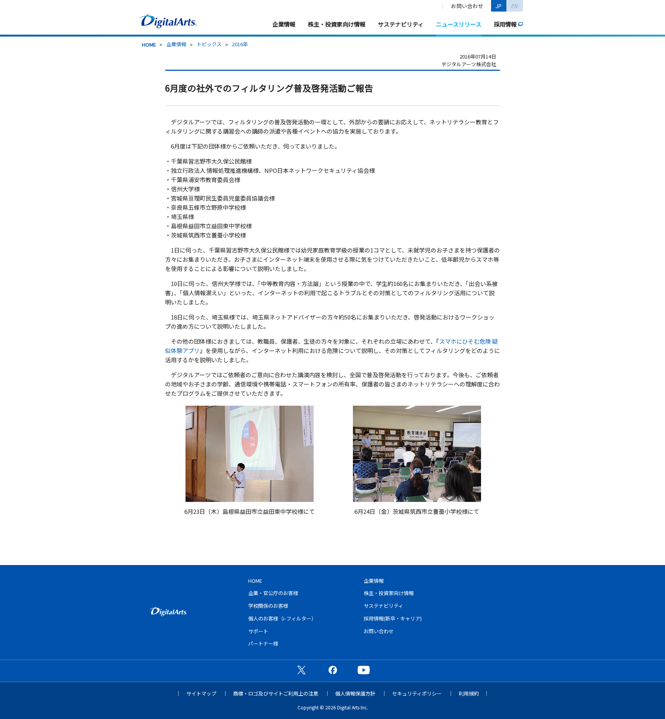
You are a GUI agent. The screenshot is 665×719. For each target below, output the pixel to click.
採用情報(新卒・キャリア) (393, 618)
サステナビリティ (401, 24)
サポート (258, 631)
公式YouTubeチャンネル (363, 669)
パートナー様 (263, 643)
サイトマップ (201, 693)
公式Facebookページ (332, 669)
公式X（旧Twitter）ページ (301, 669)
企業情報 (284, 24)
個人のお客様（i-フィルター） (282, 618)
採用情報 (505, 24)
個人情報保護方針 (355, 693)
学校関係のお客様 (268, 605)
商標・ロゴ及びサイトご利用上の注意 (275, 693)
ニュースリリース (458, 24)
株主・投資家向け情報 (337, 24)
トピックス (209, 44)
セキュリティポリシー (417, 693)
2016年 (240, 44)
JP (498, 6)
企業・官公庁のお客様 (273, 593)
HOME (149, 44)
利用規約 (469, 693)
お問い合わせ (467, 6)
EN (514, 6)
